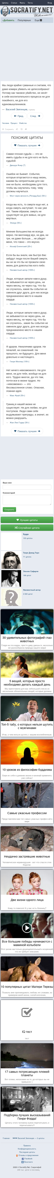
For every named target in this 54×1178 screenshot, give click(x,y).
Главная (6, 1138)
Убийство (23, 123)
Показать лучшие (27, 145)
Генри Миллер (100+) (19, 361)
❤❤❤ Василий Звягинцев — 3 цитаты (28, 1138)
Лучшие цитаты (28, 520)
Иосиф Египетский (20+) (21, 246)
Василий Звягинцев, (20, 109)
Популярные (24, 20)
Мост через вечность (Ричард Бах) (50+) (28, 195)
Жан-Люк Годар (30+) (19, 422)
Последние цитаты (27, 1152)
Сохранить (9, 509)
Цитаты (5, 2)
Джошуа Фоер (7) (17, 165)
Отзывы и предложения (28, 1155)
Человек (5, 123)
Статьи (14, 2)
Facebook (28, 1158)
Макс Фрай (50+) (17, 395)
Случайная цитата (28, 527)
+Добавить (8, 20)
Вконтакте (28, 1162)
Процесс (14, 123)
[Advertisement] (27, 52)
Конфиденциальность (27, 1148)
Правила (27, 1145)
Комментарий (9, 493)
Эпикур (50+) (16, 222)
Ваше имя (7, 482)
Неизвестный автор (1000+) (22, 269)
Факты (22, 2)
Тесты (30, 2)
